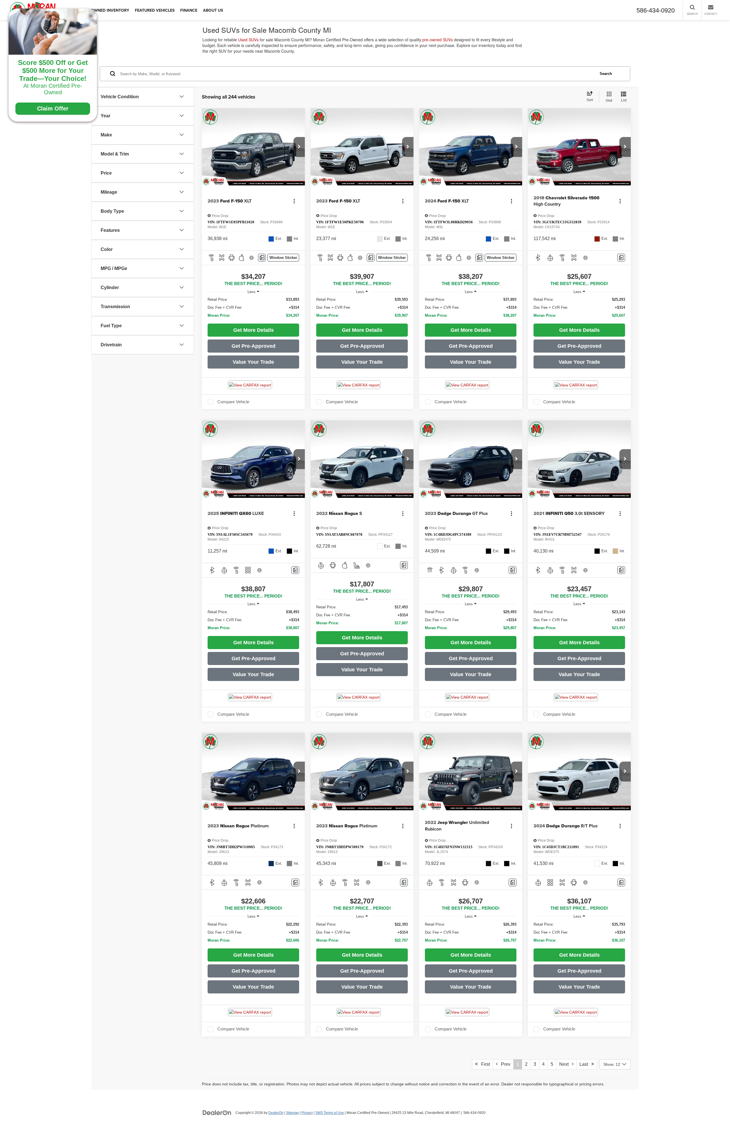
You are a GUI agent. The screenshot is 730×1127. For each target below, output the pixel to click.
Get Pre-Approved (253, 346)
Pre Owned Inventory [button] (105, 10)
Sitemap (292, 1113)
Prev (504, 1064)
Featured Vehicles (155, 10)
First (484, 1064)
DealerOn (275, 1113)
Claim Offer (52, 108)
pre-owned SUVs (437, 39)
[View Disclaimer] (252, 258)
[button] (299, 147)
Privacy (307, 1113)
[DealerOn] (217, 1112)
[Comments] (262, 257)
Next (565, 1064)
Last (585, 1064)
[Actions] (294, 201)
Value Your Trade (253, 362)
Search (606, 73)
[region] (253, 307)
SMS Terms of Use (329, 1113)
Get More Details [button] (253, 330)
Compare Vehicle (233, 402)
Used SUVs (248, 39)
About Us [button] (213, 10)
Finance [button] (188, 10)
